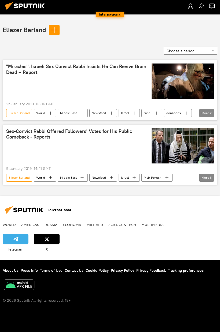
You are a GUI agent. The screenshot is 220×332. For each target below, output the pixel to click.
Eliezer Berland (24, 30)
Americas (30, 224)
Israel (125, 113)
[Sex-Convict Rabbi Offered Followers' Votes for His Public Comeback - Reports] (183, 146)
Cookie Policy (97, 270)
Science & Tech (122, 224)
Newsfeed (99, 113)
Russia (51, 224)
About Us (11, 270)
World (40, 113)
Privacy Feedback (151, 270)
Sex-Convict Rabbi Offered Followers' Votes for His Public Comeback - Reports (69, 134)
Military (95, 224)
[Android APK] (19, 285)
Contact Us (74, 270)
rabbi (147, 113)
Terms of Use (51, 270)
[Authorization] (190, 6)
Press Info (29, 270)
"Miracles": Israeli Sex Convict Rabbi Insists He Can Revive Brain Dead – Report (76, 69)
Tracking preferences (186, 270)
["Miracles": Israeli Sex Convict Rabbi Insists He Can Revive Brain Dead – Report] (183, 81)
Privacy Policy (122, 270)
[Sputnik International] (26, 10)
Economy (72, 224)
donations (173, 113)
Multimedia (152, 224)
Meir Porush (153, 178)
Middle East (68, 113)
